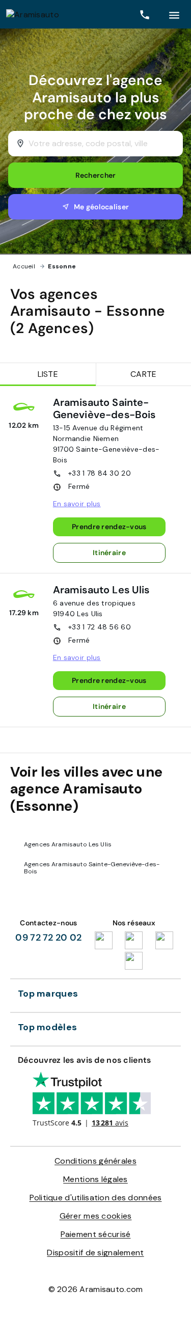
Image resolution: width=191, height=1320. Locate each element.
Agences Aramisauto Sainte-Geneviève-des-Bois (91, 867)
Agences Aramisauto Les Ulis (68, 844)
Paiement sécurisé (96, 1234)
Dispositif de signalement (95, 1252)
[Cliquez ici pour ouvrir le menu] (174, 14)
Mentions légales (95, 1179)
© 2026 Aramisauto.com (95, 1289)
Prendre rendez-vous (109, 526)
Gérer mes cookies (96, 1216)
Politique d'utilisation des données (96, 1197)
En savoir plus (77, 503)
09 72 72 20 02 (48, 937)
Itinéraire (109, 552)
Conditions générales (95, 1161)
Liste (48, 374)
